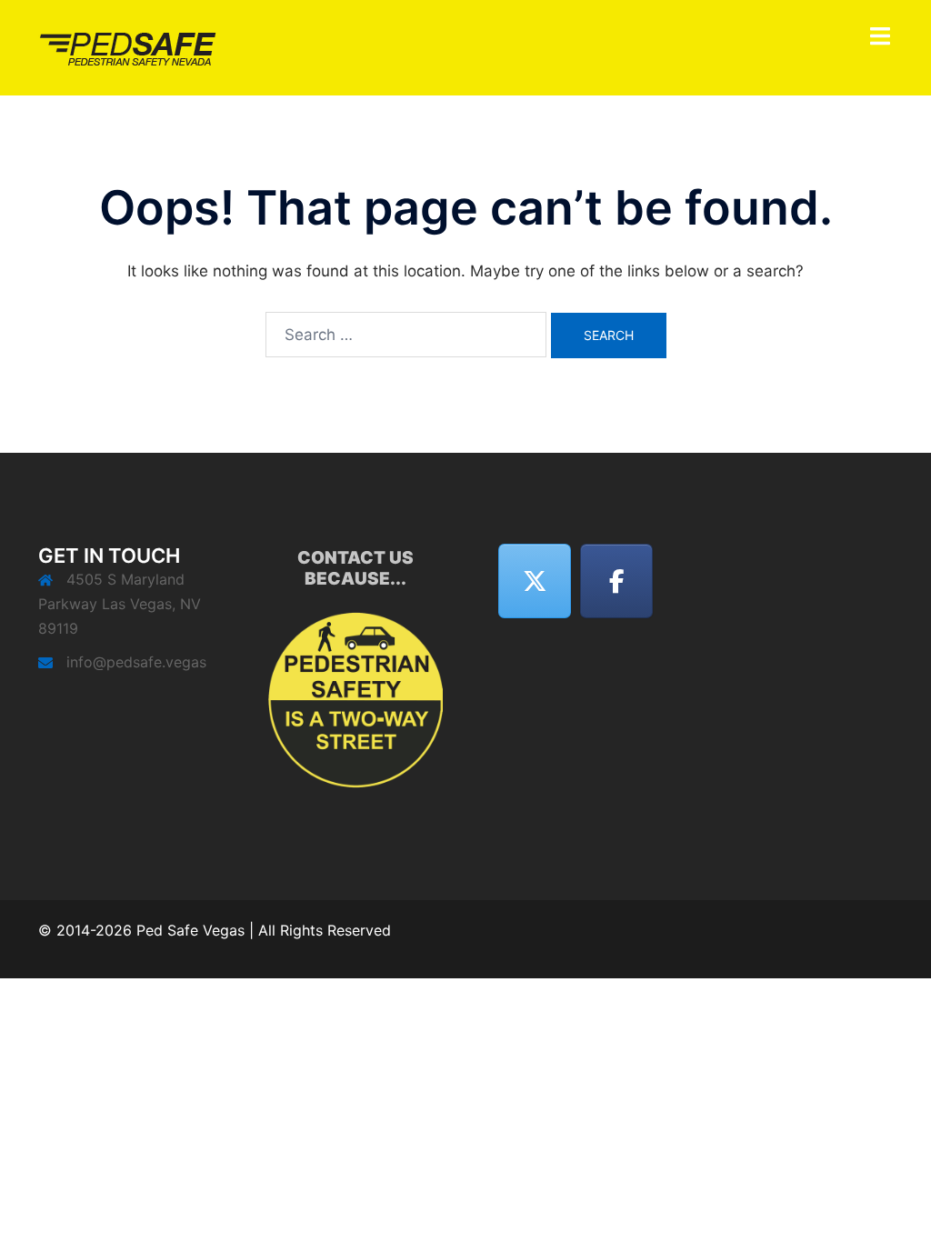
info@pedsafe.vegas (136, 662)
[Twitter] (534, 581)
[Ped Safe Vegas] (130, 46)
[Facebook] (616, 581)
